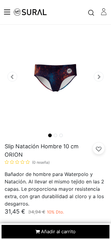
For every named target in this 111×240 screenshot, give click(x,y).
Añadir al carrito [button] (58, 231)
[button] (12, 76)
